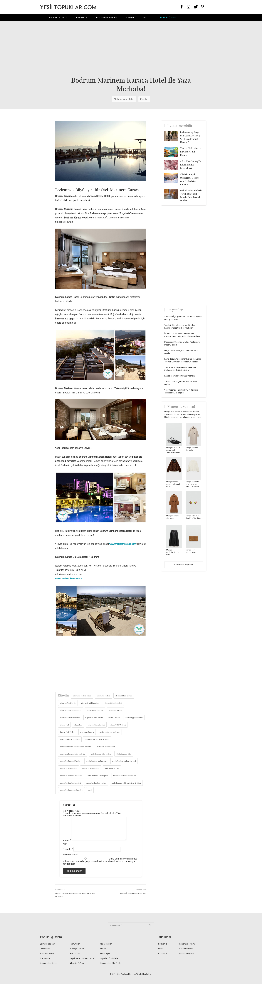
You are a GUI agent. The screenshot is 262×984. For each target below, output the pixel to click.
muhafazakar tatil (112, 768)
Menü (219, 6)
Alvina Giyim (105, 954)
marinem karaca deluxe (70, 739)
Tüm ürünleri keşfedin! (183, 564)
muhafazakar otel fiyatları (70, 761)
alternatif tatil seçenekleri (70, 710)
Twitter (196, 6)
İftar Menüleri (45, 958)
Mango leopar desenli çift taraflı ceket (173, 484)
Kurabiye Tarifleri (77, 949)
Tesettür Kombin (47, 954)
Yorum (67, 840)
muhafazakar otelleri (90, 768)
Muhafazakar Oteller (124, 99)
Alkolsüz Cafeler (77, 963)
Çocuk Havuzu (114, 717)
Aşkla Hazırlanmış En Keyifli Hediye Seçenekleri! (190, 164)
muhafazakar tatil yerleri (96, 783)
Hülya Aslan (45, 949)
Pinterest (202, 6)
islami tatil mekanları (96, 725)
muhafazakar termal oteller (71, 790)
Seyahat (130, 17)
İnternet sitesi (70, 854)
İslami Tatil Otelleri (118, 725)
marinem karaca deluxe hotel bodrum (75, 746)
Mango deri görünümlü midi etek (173, 552)
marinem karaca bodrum (109, 732)
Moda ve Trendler (58, 17)
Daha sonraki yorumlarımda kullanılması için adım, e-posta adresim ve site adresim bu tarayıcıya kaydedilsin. (100, 861)
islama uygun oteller (134, 717)
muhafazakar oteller (68, 768)
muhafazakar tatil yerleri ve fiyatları (126, 783)
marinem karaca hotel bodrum (72, 754)
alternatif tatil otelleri (113, 703)
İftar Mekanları (106, 944)
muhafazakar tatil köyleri (98, 775)
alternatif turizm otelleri (70, 717)
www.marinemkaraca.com (122, 543)
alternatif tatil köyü (68, 703)
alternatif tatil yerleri (95, 710)
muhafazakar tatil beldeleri (71, 775)
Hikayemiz (162, 944)
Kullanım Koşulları (186, 954)
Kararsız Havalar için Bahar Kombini (179, 376)
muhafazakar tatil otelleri (70, 783)
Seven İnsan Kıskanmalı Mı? (133, 893)
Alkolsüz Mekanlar (106, 17)
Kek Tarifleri (75, 954)
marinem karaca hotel (106, 746)
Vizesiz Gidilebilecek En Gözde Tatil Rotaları (190, 151)
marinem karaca (87, 732)
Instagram (188, 6)
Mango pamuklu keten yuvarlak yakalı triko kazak (192, 484)
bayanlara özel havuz (94, 717)
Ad (65, 843)
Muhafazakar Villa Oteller (110, 963)
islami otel (64, 725)
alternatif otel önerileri (82, 695)
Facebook (182, 6)
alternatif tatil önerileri (90, 703)
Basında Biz (163, 954)
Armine (103, 949)
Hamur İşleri (75, 944)
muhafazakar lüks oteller (101, 754)
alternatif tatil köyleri (123, 695)
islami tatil (78, 725)
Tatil (90, 790)
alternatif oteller (103, 695)
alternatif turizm (115, 710)
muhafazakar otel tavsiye (96, 761)
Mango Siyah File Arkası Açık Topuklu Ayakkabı (173, 450)
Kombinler (81, 17)
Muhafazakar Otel (123, 754)
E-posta (68, 849)
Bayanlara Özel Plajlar (109, 958)
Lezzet (146, 17)
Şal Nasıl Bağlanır (47, 944)
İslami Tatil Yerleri (67, 732)
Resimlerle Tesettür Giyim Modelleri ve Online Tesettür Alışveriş (68, 6)
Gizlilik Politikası (186, 949)
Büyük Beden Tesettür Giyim (82, 958)
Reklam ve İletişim (187, 944)
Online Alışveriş (167, 17)
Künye (160, 949)
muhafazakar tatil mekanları (124, 775)
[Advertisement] (131, 48)
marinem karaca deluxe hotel (97, 739)
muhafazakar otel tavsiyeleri (124, 761)
